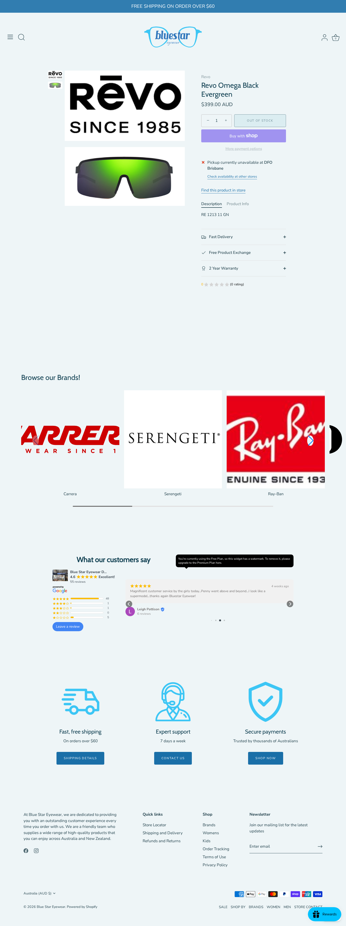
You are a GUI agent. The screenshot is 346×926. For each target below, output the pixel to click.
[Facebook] (26, 850)
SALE (223, 907)
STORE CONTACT (308, 907)
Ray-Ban (276, 494)
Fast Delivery (220, 236)
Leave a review (68, 626)
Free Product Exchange (229, 252)
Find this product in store (223, 190)
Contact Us (173, 758)
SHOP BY (238, 907)
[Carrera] (70, 439)
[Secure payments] (265, 702)
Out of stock (260, 121)
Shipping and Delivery (163, 833)
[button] (310, 440)
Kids (206, 841)
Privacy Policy (215, 865)
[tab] (214, 204)
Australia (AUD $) (38, 893)
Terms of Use (214, 857)
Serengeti (172, 494)
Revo (205, 77)
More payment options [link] (243, 148)
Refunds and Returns (162, 841)
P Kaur (166, 604)
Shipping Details (80, 758)
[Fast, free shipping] (80, 702)
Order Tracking (216, 849)
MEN (287, 907)
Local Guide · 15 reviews (178, 609)
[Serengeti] (173, 439)
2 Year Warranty (223, 268)
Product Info (238, 204)
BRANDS (256, 907)
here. (219, 563)
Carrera (70, 494)
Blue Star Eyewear (51, 906)
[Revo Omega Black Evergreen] (55, 74)
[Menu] (10, 37)
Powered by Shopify (82, 906)
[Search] (21, 37)
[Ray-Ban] (276, 439)
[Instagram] (36, 850)
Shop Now (265, 758)
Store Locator (154, 825)
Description (211, 204)
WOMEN (273, 907)
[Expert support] (173, 702)
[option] (55, 75)
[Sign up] (320, 846)
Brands (209, 825)
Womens (211, 833)
